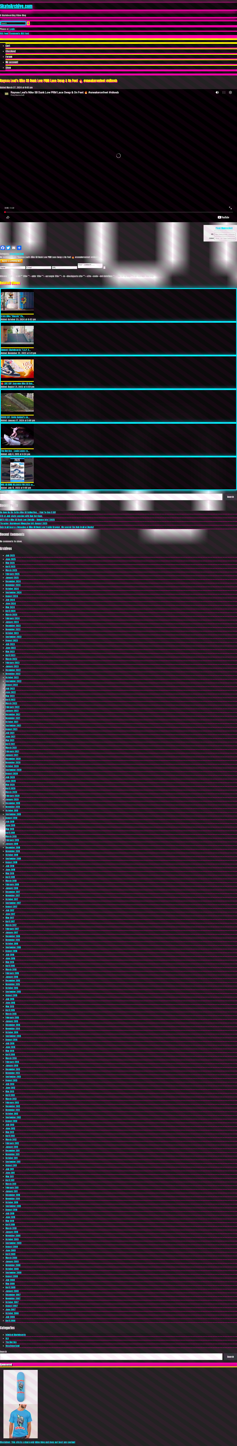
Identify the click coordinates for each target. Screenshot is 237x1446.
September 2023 (13, 636)
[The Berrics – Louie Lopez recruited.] (17, 448)
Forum (8, 56)
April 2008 (10, 1287)
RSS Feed (4, 33)
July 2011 (9, 1169)
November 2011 (12, 1154)
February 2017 (12, 928)
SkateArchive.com (16, 6)
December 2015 (12, 980)
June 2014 (10, 1047)
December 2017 (12, 891)
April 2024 (10, 611)
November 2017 (12, 895)
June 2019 (10, 825)
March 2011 (10, 1183)
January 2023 (12, 666)
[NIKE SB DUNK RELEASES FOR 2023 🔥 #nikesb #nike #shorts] (17, 482)
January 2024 (12, 622)
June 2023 (10, 647)
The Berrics (11, 1342)
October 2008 (12, 1268)
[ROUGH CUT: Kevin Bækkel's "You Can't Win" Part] (17, 414)
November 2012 (12, 1110)
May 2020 (10, 784)
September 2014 (13, 1036)
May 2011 (9, 1176)
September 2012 (13, 1117)
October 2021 (11, 721)
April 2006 (10, 1320)
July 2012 (9, 1124)
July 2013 (9, 1084)
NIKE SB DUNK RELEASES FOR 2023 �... (18, 484)
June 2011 (10, 1172)
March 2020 (11, 792)
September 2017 (13, 903)
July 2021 (9, 733)
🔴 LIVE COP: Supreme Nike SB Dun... (17, 383)
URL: (212, 234)
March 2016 (11, 969)
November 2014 (12, 1028)
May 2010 (9, 1220)
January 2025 (12, 577)
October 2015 (11, 988)
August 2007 (11, 1305)
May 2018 (9, 873)
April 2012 (10, 1135)
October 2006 (12, 1313)
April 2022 (10, 699)
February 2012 (12, 1143)
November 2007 (12, 1298)
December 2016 (12, 936)
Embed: (211, 238)
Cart (7, 46)
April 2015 (10, 1010)
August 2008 (11, 1276)
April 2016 (10, 965)
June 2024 (10, 603)
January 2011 (11, 1191)
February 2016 (12, 973)
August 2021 (11, 729)
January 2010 (11, 1232)
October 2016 (11, 943)
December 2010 (12, 1195)
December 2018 (12, 847)
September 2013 (13, 1076)
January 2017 (11, 932)
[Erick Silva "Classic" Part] (17, 313)
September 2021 (13, 725)
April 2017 (10, 921)
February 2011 (11, 1187)
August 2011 (11, 1165)
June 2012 (10, 1128)
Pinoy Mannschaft (224, 228)
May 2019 (9, 829)
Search (3, 492)
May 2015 (9, 1006)
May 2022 (10, 696)
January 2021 (11, 755)
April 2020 (10, 788)
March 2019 (11, 836)
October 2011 (11, 1158)
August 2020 (11, 773)
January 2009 (12, 1261)
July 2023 (10, 644)
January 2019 (11, 843)
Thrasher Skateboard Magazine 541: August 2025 (23, 523)
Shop (8, 67)
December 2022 (13, 670)
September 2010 (13, 1206)
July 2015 (9, 999)
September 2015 (13, 991)
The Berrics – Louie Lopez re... (15, 450)
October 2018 (11, 854)
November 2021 (12, 718)
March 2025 (11, 570)
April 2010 (10, 1224)
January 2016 (11, 976)
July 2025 (10, 555)
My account (11, 62)
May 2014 (9, 1050)
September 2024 (13, 592)
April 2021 (10, 744)
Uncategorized (17, 253)
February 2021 (12, 751)
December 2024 (13, 581)
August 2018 (11, 862)
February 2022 (12, 707)
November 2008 (12, 1265)
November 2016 (12, 940)
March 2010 (11, 1228)
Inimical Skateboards (15, 1334)
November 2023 (12, 629)
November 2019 (12, 806)
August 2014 (11, 1039)
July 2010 (9, 1213)
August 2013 (11, 1080)
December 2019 (12, 803)
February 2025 (12, 574)
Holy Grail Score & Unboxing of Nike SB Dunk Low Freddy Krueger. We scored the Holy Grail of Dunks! (47, 527)
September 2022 (13, 681)
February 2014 (12, 1061)
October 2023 (12, 633)
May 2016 (9, 962)
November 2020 (12, 762)
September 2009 (13, 1243)
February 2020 (12, 795)
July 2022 (10, 688)
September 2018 (13, 858)
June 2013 (10, 1087)
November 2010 (12, 1198)
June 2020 (10, 781)
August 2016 (11, 951)
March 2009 (11, 1257)
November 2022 (12, 673)
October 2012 (11, 1113)
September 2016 (13, 947)
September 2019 (13, 814)
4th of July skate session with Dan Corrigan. (21, 516)
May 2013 (9, 1091)
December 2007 (13, 1294)
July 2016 (9, 954)
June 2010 (10, 1217)
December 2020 (13, 758)
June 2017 (10, 914)
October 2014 (11, 1032)
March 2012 (11, 1139)
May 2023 (10, 651)
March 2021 (11, 747)
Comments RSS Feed (19, 33)
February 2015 (12, 1017)
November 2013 (12, 1073)
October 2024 (12, 588)
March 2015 (11, 1013)
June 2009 (10, 1250)
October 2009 (12, 1239)
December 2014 (12, 1025)
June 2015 (10, 1002)
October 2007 (12, 1302)
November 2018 (12, 851)
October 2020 (12, 766)
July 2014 (9, 1043)
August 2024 (11, 596)
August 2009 (11, 1246)
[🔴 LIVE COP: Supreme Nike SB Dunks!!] (17, 381)
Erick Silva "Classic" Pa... (12, 316)
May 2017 (9, 917)
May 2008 (10, 1283)
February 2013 (12, 1102)
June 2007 (10, 1309)
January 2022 (12, 710)
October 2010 (11, 1202)
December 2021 (12, 714)
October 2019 (11, 810)
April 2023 (10, 655)
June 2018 (10, 869)
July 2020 (10, 777)
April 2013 (10, 1095)
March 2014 (11, 1058)
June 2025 (10, 559)
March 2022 (11, 703)
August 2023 (11, 640)
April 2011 (9, 1180)
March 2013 (11, 1098)
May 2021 (9, 740)
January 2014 (11, 1065)
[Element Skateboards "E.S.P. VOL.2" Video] (17, 347)
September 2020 (13, 769)
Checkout (10, 51)
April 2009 (10, 1254)
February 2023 (12, 662)
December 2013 (12, 1069)
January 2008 (12, 1291)
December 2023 (13, 625)
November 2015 (12, 984)
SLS (7, 1338)
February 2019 (12, 840)
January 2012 (11, 1147)
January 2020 (12, 799)
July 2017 (9, 910)
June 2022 (10, 692)
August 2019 (11, 818)
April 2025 (10, 566)
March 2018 (11, 880)
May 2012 (9, 1132)
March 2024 (11, 614)
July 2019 (9, 821)
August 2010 (11, 1209)
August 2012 (11, 1121)
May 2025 (10, 562)
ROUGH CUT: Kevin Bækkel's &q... (15, 417)
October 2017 (11, 899)
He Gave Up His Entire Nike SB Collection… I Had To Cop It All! (28, 512)
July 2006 (10, 1317)
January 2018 (11, 888)
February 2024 (12, 618)
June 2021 (10, 736)
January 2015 (11, 1021)
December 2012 (12, 1106)
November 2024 (13, 585)
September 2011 (12, 1161)
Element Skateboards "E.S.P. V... (16, 349)
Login (12, 29)
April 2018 (10, 877)
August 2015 (11, 995)
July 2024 (10, 599)
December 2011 (12, 1150)
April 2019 (10, 832)
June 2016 (10, 958)
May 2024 (10, 607)
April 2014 (10, 1054)
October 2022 (12, 677)
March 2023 (11, 659)
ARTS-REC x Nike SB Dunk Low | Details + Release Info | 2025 (27, 519)
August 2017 (11, 906)
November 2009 (12, 1235)
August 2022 (11, 684)
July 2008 (10, 1280)
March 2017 (11, 925)
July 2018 (9, 866)
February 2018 (12, 884)
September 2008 (13, 1272)
